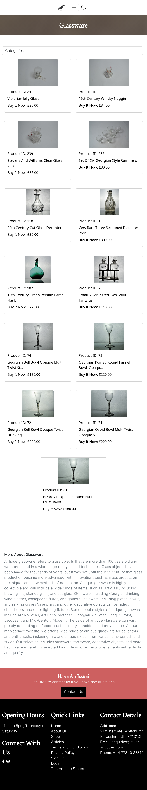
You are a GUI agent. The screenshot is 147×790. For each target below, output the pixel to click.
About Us (59, 731)
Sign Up (58, 758)
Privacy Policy (63, 752)
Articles (57, 742)
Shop (55, 736)
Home (56, 726)
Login (55, 763)
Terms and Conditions (69, 747)
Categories (14, 50)
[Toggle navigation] (74, 7)
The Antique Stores (67, 769)
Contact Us (73, 691)
